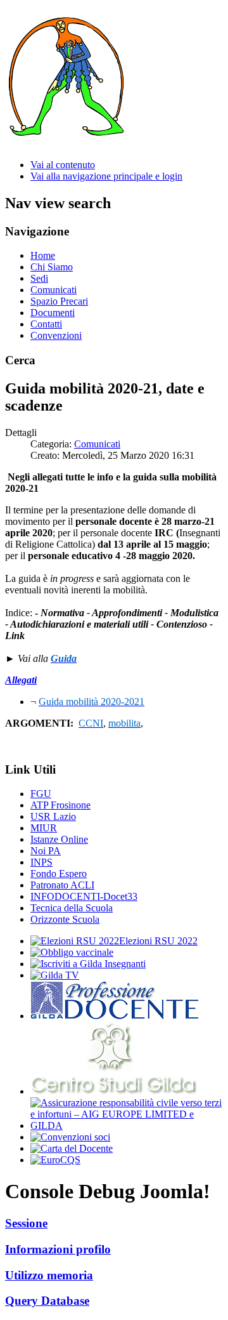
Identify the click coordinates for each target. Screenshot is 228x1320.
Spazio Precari (59, 301)
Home (42, 255)
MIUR (43, 827)
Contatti (46, 324)
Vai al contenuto (62, 164)
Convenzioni (56, 335)
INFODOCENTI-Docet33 (83, 896)
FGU (40, 793)
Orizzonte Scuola (64, 919)
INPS (41, 862)
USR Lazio (53, 816)
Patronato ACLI (62, 885)
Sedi (39, 278)
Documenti (52, 312)
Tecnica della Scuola (71, 907)
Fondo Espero (58, 873)
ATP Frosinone (60, 805)
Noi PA (45, 850)
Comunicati (53, 289)
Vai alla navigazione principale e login (106, 176)
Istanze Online (59, 839)
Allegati (21, 680)
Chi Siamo (51, 266)
